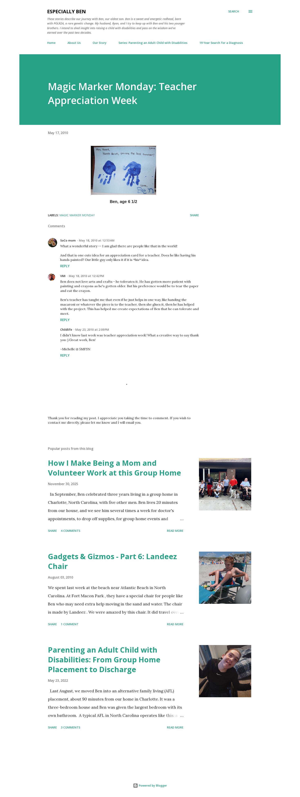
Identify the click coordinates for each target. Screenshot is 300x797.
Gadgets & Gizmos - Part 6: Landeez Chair (112, 561)
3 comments (70, 727)
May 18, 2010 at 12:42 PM (86, 276)
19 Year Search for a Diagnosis (221, 43)
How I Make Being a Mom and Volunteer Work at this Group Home (114, 468)
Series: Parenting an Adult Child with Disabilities (153, 43)
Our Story (100, 43)
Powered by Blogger (152, 785)
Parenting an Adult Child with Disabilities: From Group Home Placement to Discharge (104, 659)
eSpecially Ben (66, 11)
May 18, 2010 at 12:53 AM (96, 240)
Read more (175, 531)
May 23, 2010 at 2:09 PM (92, 329)
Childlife (66, 329)
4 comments (70, 531)
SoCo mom (68, 240)
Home (51, 43)
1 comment (70, 624)
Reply (65, 266)
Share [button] (194, 215)
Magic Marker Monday (77, 215)
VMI (63, 276)
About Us (74, 43)
